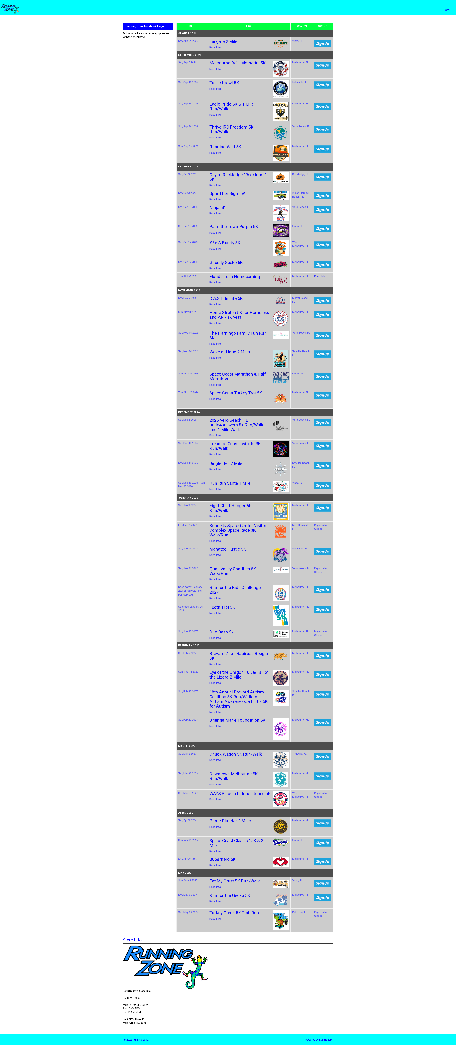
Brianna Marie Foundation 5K (237, 720)
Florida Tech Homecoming (234, 276)
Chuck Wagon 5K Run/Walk (235, 754)
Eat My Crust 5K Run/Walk (234, 881)
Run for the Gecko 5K (229, 895)
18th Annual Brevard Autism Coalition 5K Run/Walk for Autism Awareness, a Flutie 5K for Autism (238, 699)
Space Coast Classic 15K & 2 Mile (236, 843)
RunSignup (325, 1039)
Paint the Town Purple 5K (233, 226)
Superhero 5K (222, 859)
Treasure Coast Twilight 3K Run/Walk (235, 446)
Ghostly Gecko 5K (226, 262)
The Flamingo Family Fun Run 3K (238, 335)
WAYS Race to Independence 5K (240, 793)
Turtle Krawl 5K (224, 82)
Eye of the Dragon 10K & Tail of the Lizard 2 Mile (239, 674)
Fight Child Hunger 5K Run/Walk (230, 508)
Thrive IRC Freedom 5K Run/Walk (231, 129)
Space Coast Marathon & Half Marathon (237, 376)
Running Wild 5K (225, 146)
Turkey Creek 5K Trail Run (234, 912)
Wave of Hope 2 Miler (229, 351)
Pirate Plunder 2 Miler (230, 820)
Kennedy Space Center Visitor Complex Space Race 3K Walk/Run (237, 530)
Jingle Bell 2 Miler (226, 463)
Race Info (215, 47)
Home (447, 10)
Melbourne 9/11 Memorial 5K (237, 63)
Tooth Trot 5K (222, 607)
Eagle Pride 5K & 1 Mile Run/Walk (231, 106)
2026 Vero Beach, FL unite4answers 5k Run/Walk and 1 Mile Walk (236, 425)
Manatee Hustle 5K (227, 549)
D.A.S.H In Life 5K (226, 298)
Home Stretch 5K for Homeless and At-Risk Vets (239, 315)
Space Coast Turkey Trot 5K (235, 393)
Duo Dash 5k (221, 632)
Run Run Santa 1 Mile (230, 483)
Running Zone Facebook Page (145, 26)
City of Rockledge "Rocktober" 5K (237, 177)
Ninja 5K (217, 207)
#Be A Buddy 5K (224, 242)
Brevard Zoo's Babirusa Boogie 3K (238, 656)
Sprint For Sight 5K (227, 193)
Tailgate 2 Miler (224, 41)
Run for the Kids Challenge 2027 (235, 590)
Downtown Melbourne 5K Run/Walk (233, 776)
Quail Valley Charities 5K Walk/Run (232, 571)
